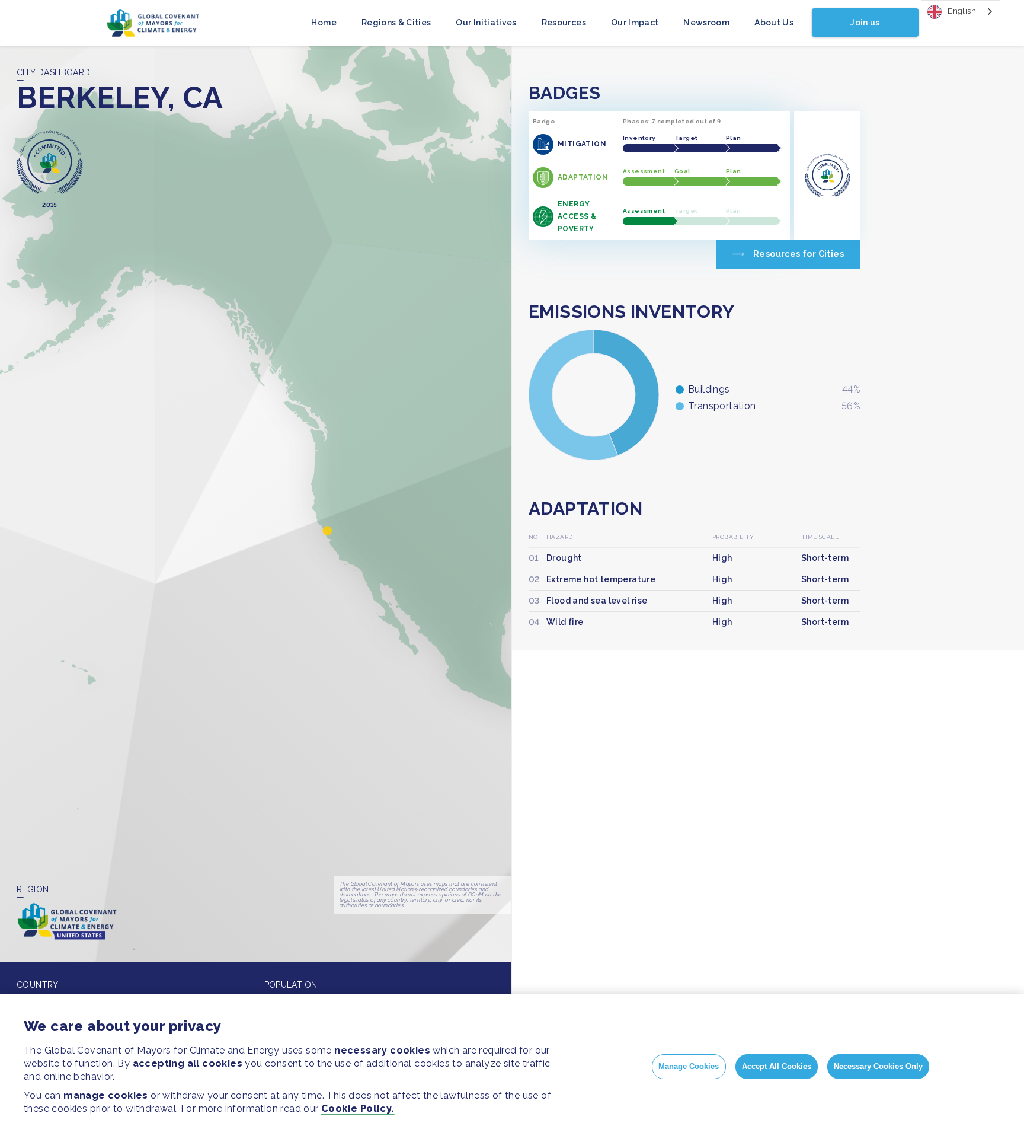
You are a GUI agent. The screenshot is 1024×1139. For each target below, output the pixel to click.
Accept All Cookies (776, 1066)
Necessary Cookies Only (878, 1066)
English (962, 11)
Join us (864, 22)
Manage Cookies (688, 1066)
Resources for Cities (798, 254)
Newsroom (706, 22)
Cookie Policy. (358, 1108)
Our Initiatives (486, 22)
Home (323, 22)
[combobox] (960, 11)
